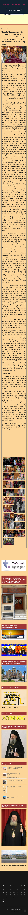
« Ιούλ (3, 901)
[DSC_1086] (19, 461)
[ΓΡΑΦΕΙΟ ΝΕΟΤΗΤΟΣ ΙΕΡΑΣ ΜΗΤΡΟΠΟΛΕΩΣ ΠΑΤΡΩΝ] (14, 639)
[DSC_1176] (8, 500)
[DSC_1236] (8, 533)
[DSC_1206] (8, 521)
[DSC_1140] (19, 477)
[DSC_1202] (8, 508)
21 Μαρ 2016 (5, 28)
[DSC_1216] (19, 525)
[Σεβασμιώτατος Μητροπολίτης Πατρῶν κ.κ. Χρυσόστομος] (14, 757)
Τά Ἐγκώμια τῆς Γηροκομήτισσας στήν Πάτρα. (15, 780)
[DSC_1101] (8, 469)
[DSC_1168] (8, 492)
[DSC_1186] (19, 505)
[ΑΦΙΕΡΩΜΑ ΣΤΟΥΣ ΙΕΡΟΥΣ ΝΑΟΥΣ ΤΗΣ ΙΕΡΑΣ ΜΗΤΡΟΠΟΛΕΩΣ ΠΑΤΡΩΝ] (14, 681)
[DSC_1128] (8, 477)
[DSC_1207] (19, 517)
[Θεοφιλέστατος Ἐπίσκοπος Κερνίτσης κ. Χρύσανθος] (14, 845)
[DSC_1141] (8, 484)
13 (14, 892)
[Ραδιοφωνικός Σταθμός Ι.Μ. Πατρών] (14, 698)
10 (3, 892)
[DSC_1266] (8, 461)
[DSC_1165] (19, 484)
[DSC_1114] (19, 469)
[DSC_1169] (19, 492)
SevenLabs (16, 911)
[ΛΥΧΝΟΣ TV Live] (14, 720)
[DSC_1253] (19, 533)
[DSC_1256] (8, 541)
